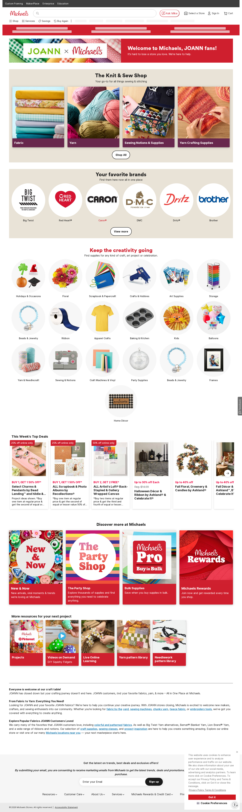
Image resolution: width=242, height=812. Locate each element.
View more (121, 231)
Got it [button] (212, 797)
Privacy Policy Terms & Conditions (207, 790)
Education (62, 3)
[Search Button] (37, 13)
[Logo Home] (19, 13)
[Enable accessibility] (235, 805)
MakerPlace (32, 3)
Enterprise (48, 3)
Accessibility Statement (66, 807)
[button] (212, 803)
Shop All (121, 155)
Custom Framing (14, 3)
